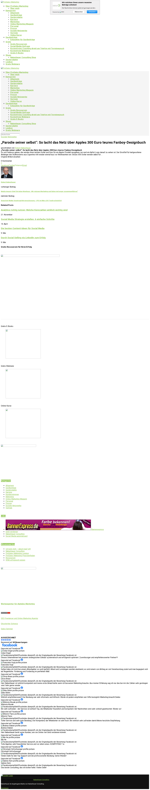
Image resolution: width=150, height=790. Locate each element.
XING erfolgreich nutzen (15, 560)
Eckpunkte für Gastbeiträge (22, 39)
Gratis (8, 42)
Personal (14, 26)
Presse (13, 28)
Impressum (5, 788)
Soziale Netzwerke (18, 31)
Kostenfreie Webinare (20, 51)
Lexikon (9, 62)
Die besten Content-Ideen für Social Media (22, 228)
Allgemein (14, 13)
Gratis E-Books (17, 53)
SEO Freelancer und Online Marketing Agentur (19, 618)
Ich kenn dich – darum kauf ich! (18, 549)
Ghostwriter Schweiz (9, 624)
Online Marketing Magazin (22, 24)
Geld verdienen (12, 532)
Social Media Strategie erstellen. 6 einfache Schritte (27, 219)
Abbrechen (79, 12)
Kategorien (11, 11)
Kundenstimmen (12, 494)
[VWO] (62, 12)
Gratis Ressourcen (18, 44)
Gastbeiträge (16, 15)
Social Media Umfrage (20, 46)
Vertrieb (14, 33)
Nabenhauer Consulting (15, 534)
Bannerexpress (97, 529)
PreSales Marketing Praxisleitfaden (20, 556)
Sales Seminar (7, 629)
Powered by (56, 12)
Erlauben (92, 12)
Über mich (14, 8)
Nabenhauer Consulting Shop (23, 57)
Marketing (14, 22)
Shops (8, 55)
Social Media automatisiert (17, 536)
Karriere (14, 19)
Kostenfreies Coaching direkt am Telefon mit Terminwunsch (37, 48)
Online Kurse (16, 35)
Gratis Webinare (13, 64)
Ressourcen (10, 558)
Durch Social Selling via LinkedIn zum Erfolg (23, 237)
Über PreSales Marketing (17, 6)
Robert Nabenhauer (23, 148)
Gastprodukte (16, 17)
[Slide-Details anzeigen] (23, 358)
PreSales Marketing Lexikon (17, 553)
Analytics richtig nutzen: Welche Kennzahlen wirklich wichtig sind (34, 210)
